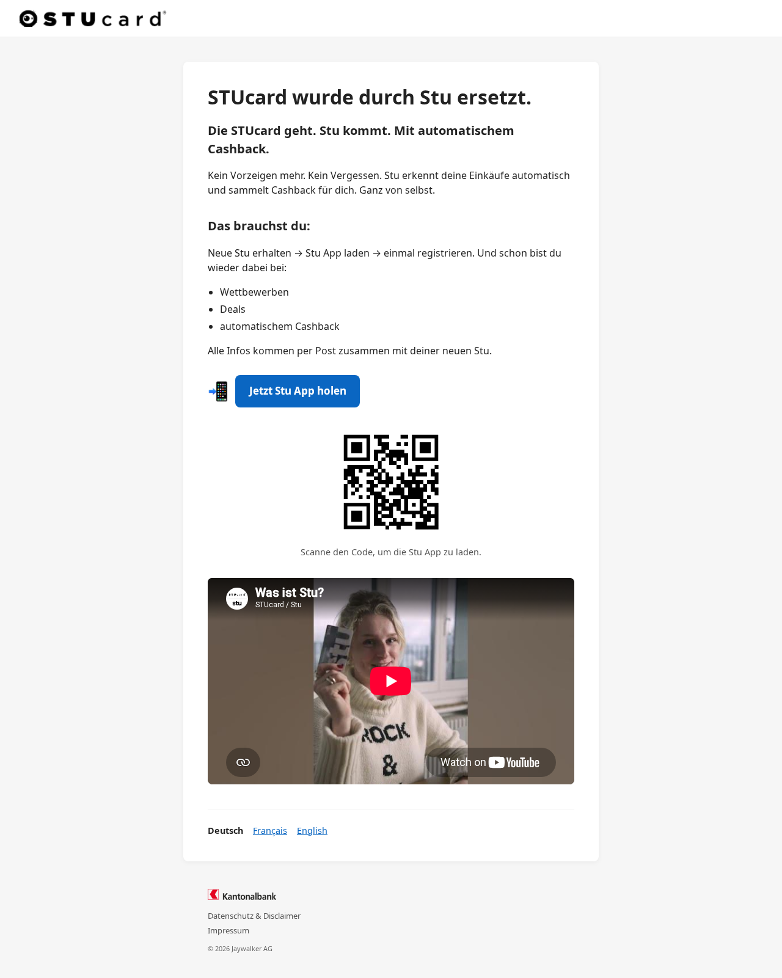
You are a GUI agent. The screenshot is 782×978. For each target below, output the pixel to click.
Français (270, 830)
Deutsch (225, 830)
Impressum (228, 930)
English (312, 830)
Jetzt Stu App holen (297, 391)
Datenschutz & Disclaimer (254, 915)
